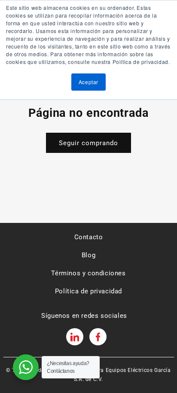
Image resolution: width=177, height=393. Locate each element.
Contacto (88, 237)
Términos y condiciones (88, 273)
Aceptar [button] (88, 81)
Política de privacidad (88, 291)
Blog (88, 255)
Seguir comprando (88, 143)
